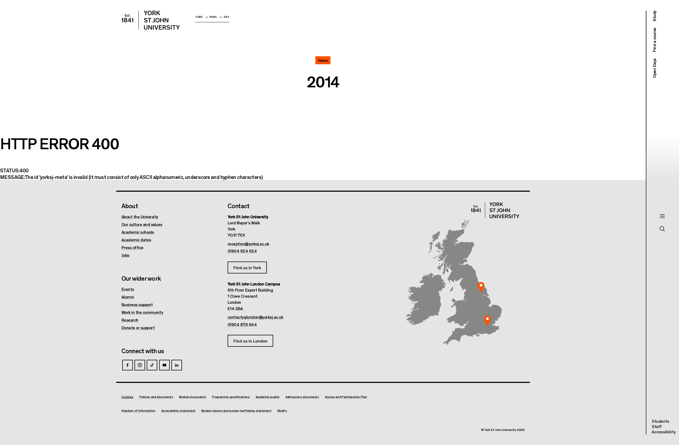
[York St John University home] (150, 20)
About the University (139, 216)
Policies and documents (156, 397)
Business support (137, 304)
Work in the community (142, 312)
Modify (282, 411)
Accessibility (664, 432)
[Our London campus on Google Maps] (487, 320)
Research (129, 320)
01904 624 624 (242, 251)
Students (660, 421)
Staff (657, 426)
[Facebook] (127, 365)
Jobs (125, 255)
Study (654, 16)
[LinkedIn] (176, 365)
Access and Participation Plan (346, 397)
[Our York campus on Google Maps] (481, 287)
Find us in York (247, 267)
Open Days (654, 68)
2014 (226, 17)
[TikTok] (152, 365)
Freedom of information (138, 411)
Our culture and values (141, 224)
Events (127, 289)
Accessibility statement (178, 411)
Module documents (192, 397)
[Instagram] (139, 365)
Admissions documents (302, 397)
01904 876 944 (242, 324)
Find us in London (250, 341)
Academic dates (136, 239)
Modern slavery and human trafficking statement (236, 411)
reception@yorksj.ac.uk (248, 243)
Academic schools (137, 232)
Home (199, 17)
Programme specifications (231, 397)
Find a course (654, 40)
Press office (132, 247)
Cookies (127, 397)
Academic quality (268, 397)
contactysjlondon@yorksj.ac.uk (255, 317)
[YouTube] (164, 365)
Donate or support (138, 327)
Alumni (127, 296)
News (213, 17)
